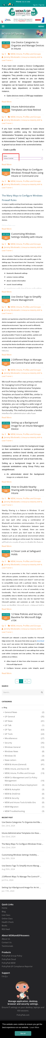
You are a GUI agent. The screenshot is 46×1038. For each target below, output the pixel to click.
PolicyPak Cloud (9, 959)
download (40, 641)
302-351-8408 (26, 2)
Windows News (24, 751)
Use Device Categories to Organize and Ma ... (22, 822)
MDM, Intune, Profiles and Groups (26, 54)
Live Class (6, 915)
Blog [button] (5, 707)
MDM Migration (24, 806)
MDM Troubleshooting (24, 811)
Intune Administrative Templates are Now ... (21, 833)
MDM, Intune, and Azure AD (24, 769)
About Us (6, 939)
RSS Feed (6, 929)
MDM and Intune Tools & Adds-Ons (24, 802)
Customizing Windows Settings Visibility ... (20, 855)
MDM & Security (24, 798)
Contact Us (7, 942)
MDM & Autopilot (24, 789)
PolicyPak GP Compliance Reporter (17, 966)
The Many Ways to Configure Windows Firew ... (22, 844)
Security (24, 742)
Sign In (35, 5)
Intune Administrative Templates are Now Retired (26, 108)
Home (4, 908)
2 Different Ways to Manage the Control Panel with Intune (27, 361)
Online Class (7, 918)
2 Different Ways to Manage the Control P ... (21, 876)
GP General (24, 716)
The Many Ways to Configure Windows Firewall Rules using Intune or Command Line (27, 172)
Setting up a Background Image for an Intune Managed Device (27, 425)
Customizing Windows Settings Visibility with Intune (26, 235)
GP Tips (24, 729)
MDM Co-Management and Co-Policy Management (24, 779)
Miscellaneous (24, 738)
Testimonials (7, 946)
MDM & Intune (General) (24, 764)
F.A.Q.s (5, 976)
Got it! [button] (23, 1033)
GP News (24, 721)
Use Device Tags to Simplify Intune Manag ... (21, 865)
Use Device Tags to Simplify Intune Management (26, 298)
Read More (6, 101)
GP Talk (24, 725)
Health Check (7, 922)
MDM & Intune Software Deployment (24, 785)
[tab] (23, 707)
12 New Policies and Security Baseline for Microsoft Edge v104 (26, 617)
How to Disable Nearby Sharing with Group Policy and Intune (27, 490)
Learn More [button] (34, 1027)
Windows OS (24, 755)
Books (4, 925)
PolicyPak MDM (8, 963)
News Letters (24, 760)
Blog (4, 911)
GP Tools (24, 734)
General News (24, 712)
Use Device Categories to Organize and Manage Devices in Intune (27, 45)
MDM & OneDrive (24, 793)
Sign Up (41, 5)
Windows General (24, 747)
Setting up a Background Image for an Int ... (21, 887)
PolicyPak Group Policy (12, 955)
